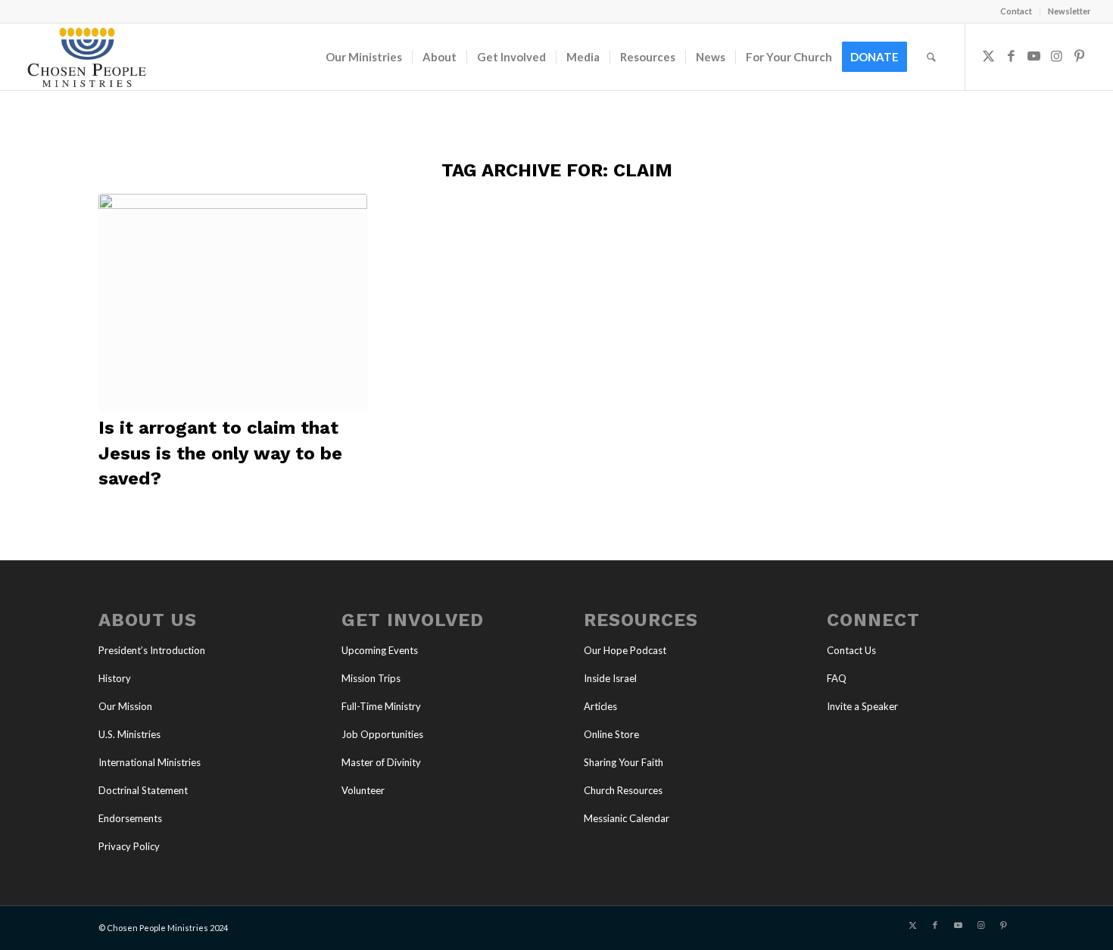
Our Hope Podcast (625, 650)
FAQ (836, 678)
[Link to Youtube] (1034, 56)
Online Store (611, 734)
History (114, 678)
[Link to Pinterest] (1079, 56)
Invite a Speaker (862, 706)
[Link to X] (988, 56)
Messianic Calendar (626, 818)
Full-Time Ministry (381, 706)
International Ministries (149, 762)
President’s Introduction (151, 650)
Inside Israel (610, 678)
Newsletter (1069, 11)
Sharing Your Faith (623, 762)
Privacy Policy (129, 846)
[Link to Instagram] (1057, 56)
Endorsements (130, 818)
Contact (1016, 11)
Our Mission (125, 706)
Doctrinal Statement (143, 790)
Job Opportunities (382, 734)
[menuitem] (1016, 11)
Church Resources (623, 790)
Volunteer (363, 790)
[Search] (931, 56)
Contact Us (851, 650)
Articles (600, 706)
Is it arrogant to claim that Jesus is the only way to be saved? (220, 453)
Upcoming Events (379, 650)
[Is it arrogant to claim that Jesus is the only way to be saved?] (232, 302)
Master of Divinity (381, 762)
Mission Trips (371, 678)
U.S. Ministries (129, 734)
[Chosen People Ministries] (86, 56)
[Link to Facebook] (1011, 56)
